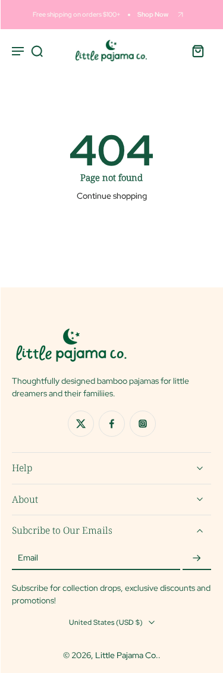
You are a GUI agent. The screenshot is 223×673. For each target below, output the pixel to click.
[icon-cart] (198, 50)
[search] (37, 50)
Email (28, 558)
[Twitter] (81, 424)
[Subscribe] (197, 558)
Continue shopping (112, 195)
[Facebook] (112, 424)
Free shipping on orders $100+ (77, 14)
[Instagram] (143, 424)
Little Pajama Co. (126, 655)
